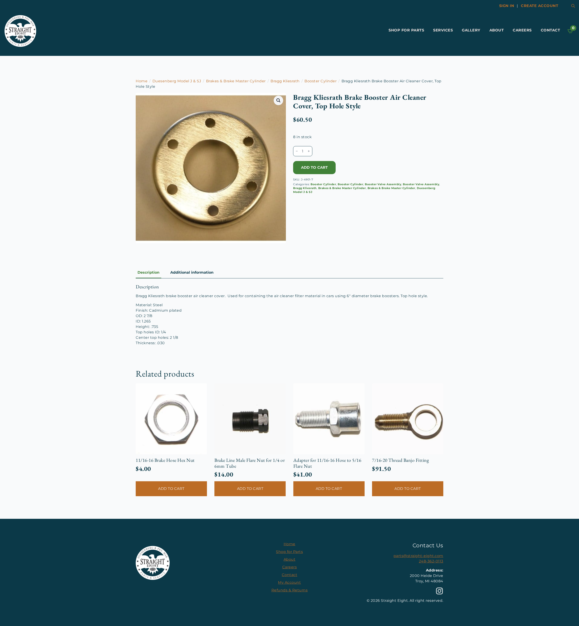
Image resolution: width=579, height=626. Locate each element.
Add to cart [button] (171, 488)
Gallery (471, 30)
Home (141, 81)
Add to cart (314, 167)
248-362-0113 (431, 561)
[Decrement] (296, 151)
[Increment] (308, 151)
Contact (550, 30)
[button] (278, 100)
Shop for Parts (406, 30)
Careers (522, 30)
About (496, 30)
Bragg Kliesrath (285, 81)
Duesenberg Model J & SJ (176, 81)
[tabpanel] (289, 315)
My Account (289, 582)
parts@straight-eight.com (418, 556)
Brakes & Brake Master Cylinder (236, 81)
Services (443, 30)
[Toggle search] (573, 6)
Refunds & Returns (289, 590)
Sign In (506, 6)
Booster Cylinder (320, 81)
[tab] (148, 272)
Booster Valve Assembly (383, 184)
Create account (539, 6)
